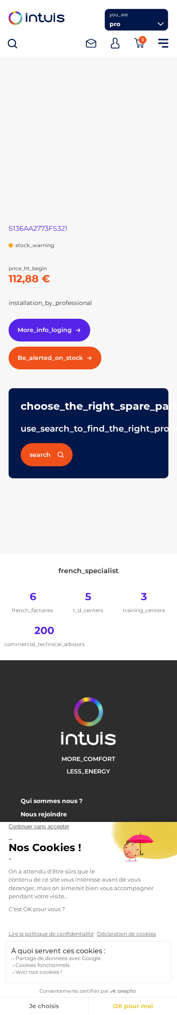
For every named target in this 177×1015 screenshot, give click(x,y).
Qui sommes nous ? (51, 801)
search (40, 455)
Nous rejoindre (44, 814)
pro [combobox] (115, 24)
